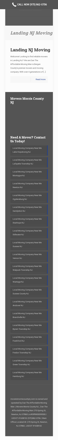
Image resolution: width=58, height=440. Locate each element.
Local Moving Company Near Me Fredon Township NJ (27, 351)
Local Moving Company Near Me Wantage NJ (27, 280)
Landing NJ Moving (30, 49)
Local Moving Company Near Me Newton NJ (27, 185)
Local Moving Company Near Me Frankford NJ (27, 339)
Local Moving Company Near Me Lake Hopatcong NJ (27, 150)
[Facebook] (29, 431)
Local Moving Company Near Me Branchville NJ (27, 315)
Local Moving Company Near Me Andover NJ (27, 303)
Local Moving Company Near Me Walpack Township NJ (27, 268)
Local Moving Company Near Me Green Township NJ (27, 362)
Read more (40, 79)
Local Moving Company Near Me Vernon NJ (27, 256)
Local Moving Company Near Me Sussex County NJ (27, 292)
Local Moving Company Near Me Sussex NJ (27, 244)
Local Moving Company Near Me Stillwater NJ (27, 233)
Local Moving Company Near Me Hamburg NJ (27, 374)
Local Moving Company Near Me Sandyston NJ (27, 209)
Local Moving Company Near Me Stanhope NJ (27, 221)
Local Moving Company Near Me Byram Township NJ (27, 327)
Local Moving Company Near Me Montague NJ (27, 174)
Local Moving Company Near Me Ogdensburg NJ (27, 197)
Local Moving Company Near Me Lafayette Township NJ (27, 162)
